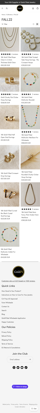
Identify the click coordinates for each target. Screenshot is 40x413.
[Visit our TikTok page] (26, 367)
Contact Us (5, 306)
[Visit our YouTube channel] (22, 367)
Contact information (20, 407)
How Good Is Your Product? (11, 291)
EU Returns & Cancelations (11, 347)
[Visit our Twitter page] (18, 367)
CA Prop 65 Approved (9, 299)
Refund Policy (6, 336)
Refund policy (6, 404)
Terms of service (23, 404)
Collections (9, 15)
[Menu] (2, 8)
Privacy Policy (6, 332)
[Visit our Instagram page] (14, 367)
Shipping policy (33, 404)
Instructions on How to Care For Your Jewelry (17, 295)
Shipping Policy (7, 340)
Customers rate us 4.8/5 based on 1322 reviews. (18, 281)
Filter (5, 24)
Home (3, 15)
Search (4, 310)
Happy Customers (8, 322)
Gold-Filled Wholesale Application (14, 318)
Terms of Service (7, 344)
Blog (3, 314)
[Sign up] (30, 359)
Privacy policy (14, 404)
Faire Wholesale (7, 302)
